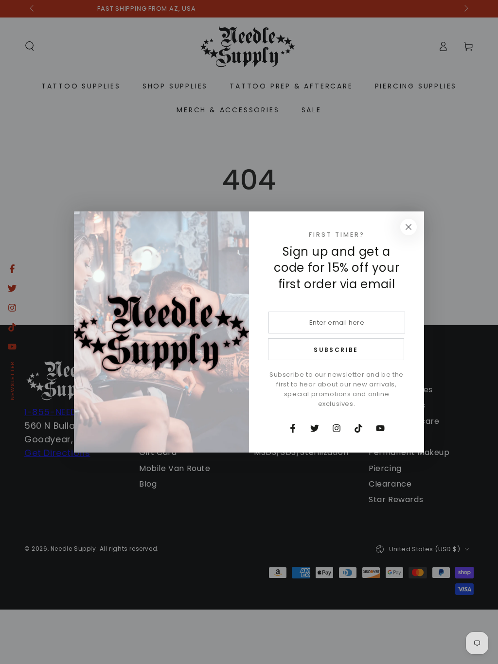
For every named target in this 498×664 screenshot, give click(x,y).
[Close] (408, 227)
